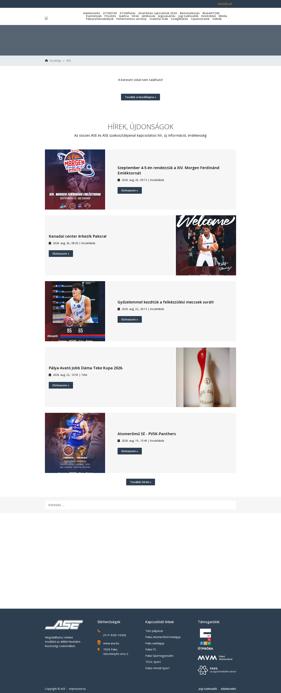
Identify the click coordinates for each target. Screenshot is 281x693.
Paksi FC (150, 649)
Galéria (124, 16)
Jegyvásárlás (166, 16)
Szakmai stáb (158, 19)
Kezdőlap (225, 4)
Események (94, 16)
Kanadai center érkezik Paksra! (77, 236)
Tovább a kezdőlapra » (140, 97)
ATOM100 (110, 13)
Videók (217, 19)
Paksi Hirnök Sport (157, 668)
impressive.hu (77, 689)
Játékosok (148, 16)
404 (68, 60)
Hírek (135, 16)
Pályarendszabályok (100, 19)
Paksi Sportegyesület (159, 656)
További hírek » (140, 482)
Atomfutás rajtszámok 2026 (157, 13)
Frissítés (110, 16)
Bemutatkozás (190, 13)
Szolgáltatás (179, 19)
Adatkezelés (91, 13)
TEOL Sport (153, 662)
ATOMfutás (128, 13)
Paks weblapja (154, 643)
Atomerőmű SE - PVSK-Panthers (147, 433)
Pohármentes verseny (131, 19)
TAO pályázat (154, 631)
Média (223, 16)
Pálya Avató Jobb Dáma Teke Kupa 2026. (86, 367)
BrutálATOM (211, 13)
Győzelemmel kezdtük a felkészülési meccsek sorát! (166, 302)
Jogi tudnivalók (188, 16)
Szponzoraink (200, 19)
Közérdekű (208, 16)
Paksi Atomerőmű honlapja (162, 637)
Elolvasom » (129, 190)
